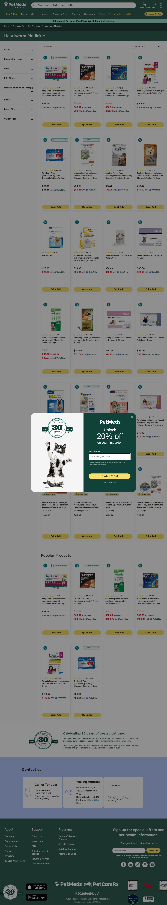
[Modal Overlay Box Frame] (83, 452)
